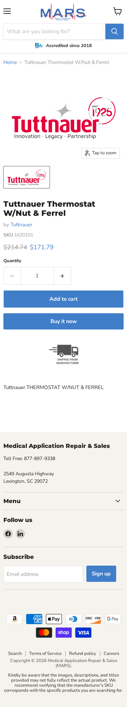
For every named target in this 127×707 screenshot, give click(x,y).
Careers (111, 654)
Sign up (101, 573)
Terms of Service (45, 654)
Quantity (12, 261)
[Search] (114, 31)
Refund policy (82, 654)
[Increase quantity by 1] (62, 275)
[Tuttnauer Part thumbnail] (26, 177)
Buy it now (63, 321)
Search (15, 654)
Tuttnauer (21, 224)
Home (10, 62)
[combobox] (54, 31)
